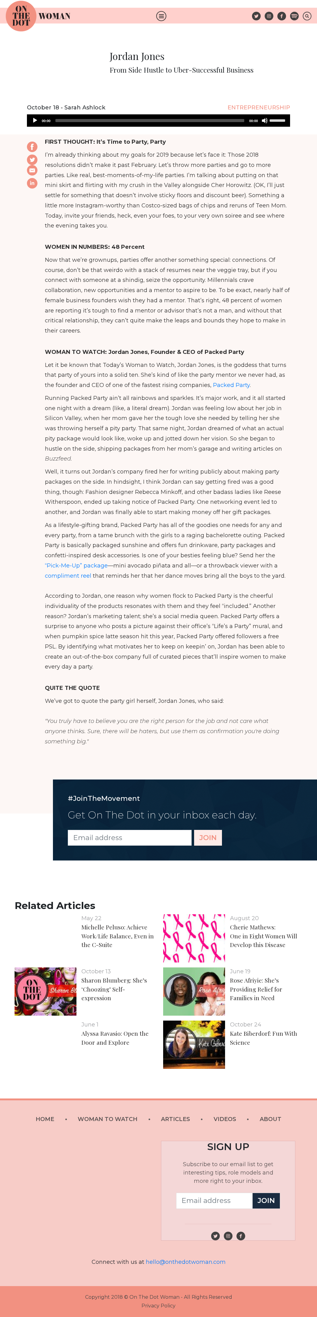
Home (45, 1119)
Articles (175, 1119)
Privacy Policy (158, 1306)
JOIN (208, 837)
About (270, 1119)
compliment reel (68, 575)
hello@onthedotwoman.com (186, 1262)
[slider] (278, 119)
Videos (225, 1119)
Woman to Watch (107, 1119)
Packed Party (231, 385)
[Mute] (265, 120)
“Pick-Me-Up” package (76, 565)
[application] (158, 120)
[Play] (35, 120)
